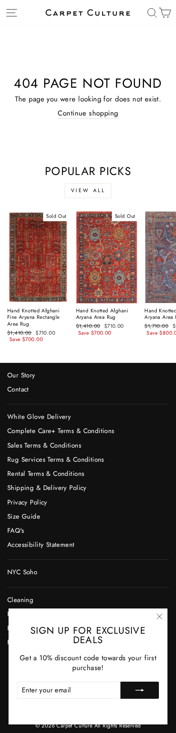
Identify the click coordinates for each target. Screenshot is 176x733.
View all (88, 190)
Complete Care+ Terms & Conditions (60, 431)
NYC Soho (22, 572)
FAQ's (15, 530)
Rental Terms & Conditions (45, 473)
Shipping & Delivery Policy (47, 488)
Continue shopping (88, 113)
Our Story (21, 375)
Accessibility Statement (41, 544)
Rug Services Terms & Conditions (55, 459)
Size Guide (23, 516)
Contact (18, 389)
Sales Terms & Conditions (44, 445)
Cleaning (20, 600)
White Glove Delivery (39, 416)
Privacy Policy (27, 502)
